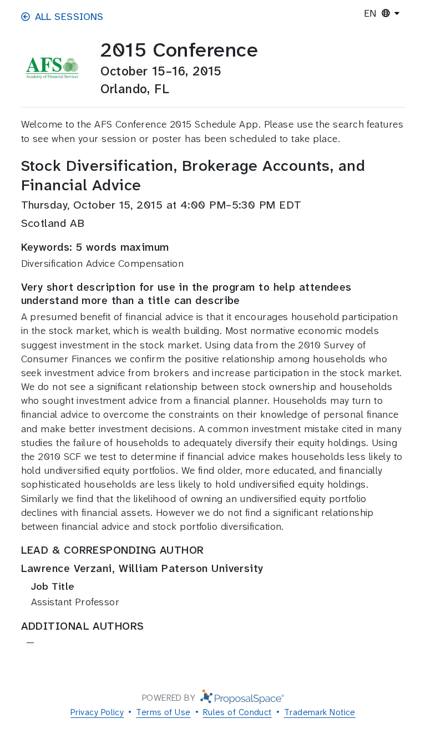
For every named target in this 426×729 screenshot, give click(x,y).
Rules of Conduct (237, 712)
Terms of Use (163, 712)
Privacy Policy (97, 712)
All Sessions (69, 16)
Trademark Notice (320, 712)
